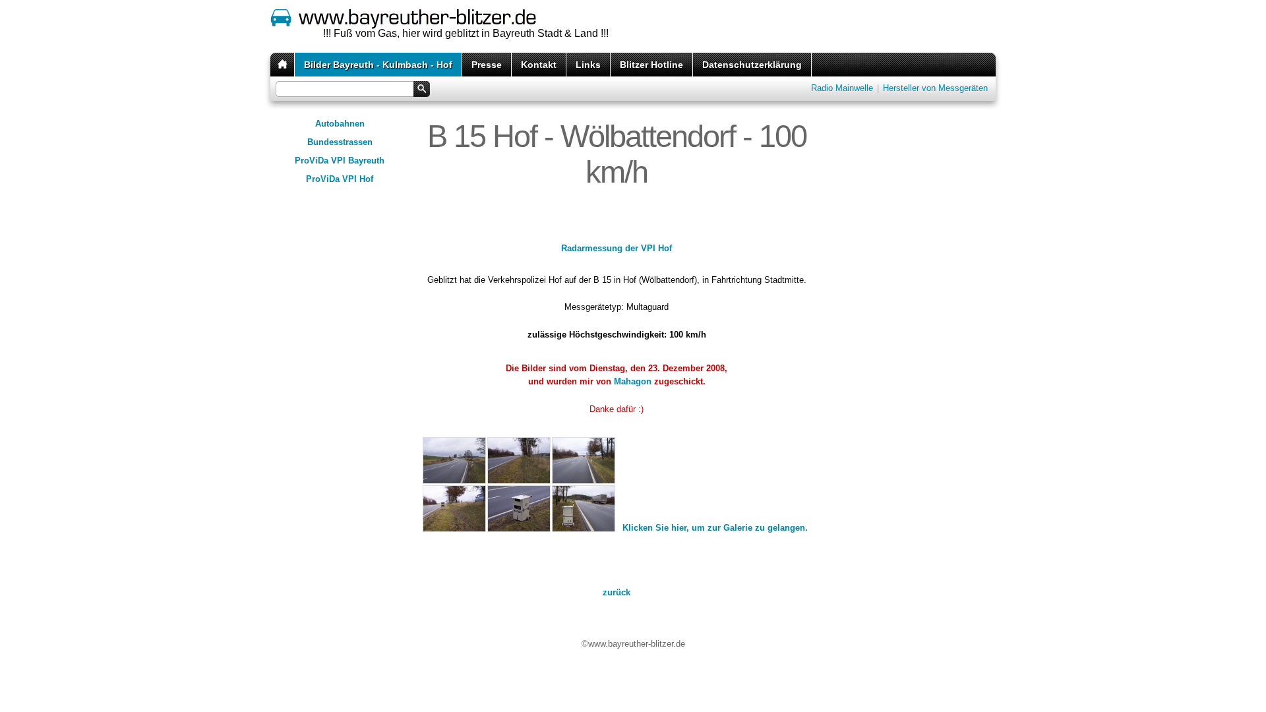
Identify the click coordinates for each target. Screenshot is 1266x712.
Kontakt (539, 64)
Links (588, 64)
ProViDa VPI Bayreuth (339, 160)
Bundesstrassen (340, 142)
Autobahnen (340, 124)
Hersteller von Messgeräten (935, 88)
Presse (486, 64)
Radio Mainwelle (842, 88)
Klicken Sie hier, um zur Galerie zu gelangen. (715, 528)
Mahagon (632, 381)
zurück (616, 592)
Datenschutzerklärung (752, 64)
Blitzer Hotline (651, 64)
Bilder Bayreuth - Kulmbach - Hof (378, 64)
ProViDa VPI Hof (339, 179)
